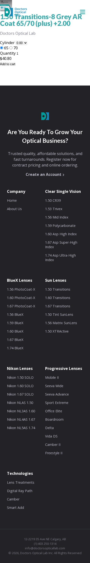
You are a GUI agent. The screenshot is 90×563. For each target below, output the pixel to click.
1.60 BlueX (15, 331)
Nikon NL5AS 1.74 (21, 427)
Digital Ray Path (19, 490)
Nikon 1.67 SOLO (20, 394)
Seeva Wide (54, 386)
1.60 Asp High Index (61, 234)
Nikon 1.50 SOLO (20, 377)
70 (15, 48)
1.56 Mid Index (56, 217)
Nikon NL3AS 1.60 (21, 411)
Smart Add (15, 507)
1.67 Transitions (57, 306)
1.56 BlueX (15, 314)
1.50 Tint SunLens (59, 314)
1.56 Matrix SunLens (61, 323)
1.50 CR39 (53, 200)
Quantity (8, 53)
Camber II (52, 444)
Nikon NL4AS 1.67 (21, 419)
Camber (13, 499)
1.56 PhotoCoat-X (21, 289)
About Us (14, 209)
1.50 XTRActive (57, 331)
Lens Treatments (20, 482)
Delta (49, 427)
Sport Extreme (56, 402)
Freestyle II (53, 453)
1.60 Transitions (57, 297)
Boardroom (54, 419)
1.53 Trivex (53, 209)
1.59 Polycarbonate (60, 225)
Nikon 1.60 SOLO (20, 386)
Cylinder (8, 42)
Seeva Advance (57, 394)
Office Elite (53, 411)
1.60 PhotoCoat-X (21, 297)
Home (12, 200)
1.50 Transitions (57, 289)
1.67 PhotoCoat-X (21, 306)
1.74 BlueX (15, 348)
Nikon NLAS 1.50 (20, 402)
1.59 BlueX (15, 323)
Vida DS (51, 436)
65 (6, 48)
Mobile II (52, 377)
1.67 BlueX (15, 339)
